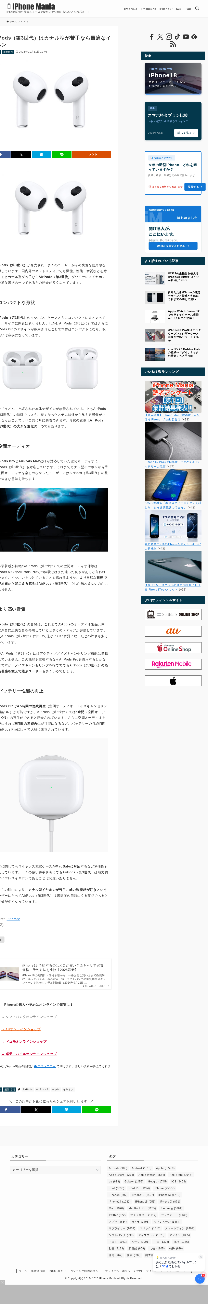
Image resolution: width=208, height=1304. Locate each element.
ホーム (22, 1271)
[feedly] (194, 36)
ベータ (140, 1241)
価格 (181, 1241)
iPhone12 (143, 1194)
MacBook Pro (142, 1208)
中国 (161, 1241)
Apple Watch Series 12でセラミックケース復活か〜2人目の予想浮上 (184, 315)
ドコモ (118, 1241)
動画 (116, 1248)
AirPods (28, 1089)
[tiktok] (177, 36)
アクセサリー (143, 1215)
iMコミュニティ (45, 1066)
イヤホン (68, 1089)
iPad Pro (139, 1188)
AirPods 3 (42, 1089)
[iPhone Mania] (31, 6)
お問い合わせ (57, 1271)
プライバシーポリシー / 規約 (123, 1271)
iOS (178, 1181)
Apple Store (121, 1174)
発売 (115, 1255)
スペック (150, 1228)
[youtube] (186, 36)
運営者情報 (38, 1271)
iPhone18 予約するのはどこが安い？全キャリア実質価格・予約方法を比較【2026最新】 (62, 968)
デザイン (179, 1235)
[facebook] (151, 36)
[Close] (2, 1282)
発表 (133, 1255)
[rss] (173, 44)
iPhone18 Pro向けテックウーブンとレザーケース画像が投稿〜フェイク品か (184, 335)
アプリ (118, 1221)
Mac (116, 1208)
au (114, 1181)
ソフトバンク (121, 1235)
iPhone (165, 1188)
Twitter (117, 1215)
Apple (56, 1089)
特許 (176, 1248)
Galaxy (134, 1181)
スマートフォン (179, 1228)
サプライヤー (122, 1228)
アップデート (174, 1215)
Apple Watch (152, 1174)
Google (157, 1181)
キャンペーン (167, 1221)
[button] (21, 154)
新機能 (137, 1248)
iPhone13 (169, 1194)
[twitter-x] (160, 36)
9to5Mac (13, 919)
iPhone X (170, 1201)
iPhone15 (145, 1201)
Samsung (171, 1208)
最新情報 (8, 52)
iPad (116, 1188)
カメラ (140, 1221)
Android (141, 1168)
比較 (157, 1248)
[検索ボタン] (197, 8)
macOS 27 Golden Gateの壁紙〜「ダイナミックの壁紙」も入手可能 (184, 353)
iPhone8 (118, 1194)
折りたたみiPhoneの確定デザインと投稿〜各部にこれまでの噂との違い (184, 296)
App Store (181, 1174)
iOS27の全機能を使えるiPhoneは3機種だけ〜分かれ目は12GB (183, 277)
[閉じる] (200, 1256)
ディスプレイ (151, 1235)
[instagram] (168, 36)
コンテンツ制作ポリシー (85, 1271)
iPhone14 (120, 1201)
